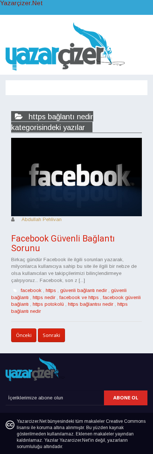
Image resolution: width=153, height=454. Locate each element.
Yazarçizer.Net (21, 3)
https (51, 290)
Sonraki (51, 335)
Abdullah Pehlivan (42, 219)
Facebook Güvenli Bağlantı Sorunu (63, 243)
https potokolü (48, 304)
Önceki (24, 335)
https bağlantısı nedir (90, 304)
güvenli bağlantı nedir (83, 290)
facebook (31, 290)
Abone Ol (125, 397)
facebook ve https (79, 297)
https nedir (44, 297)
